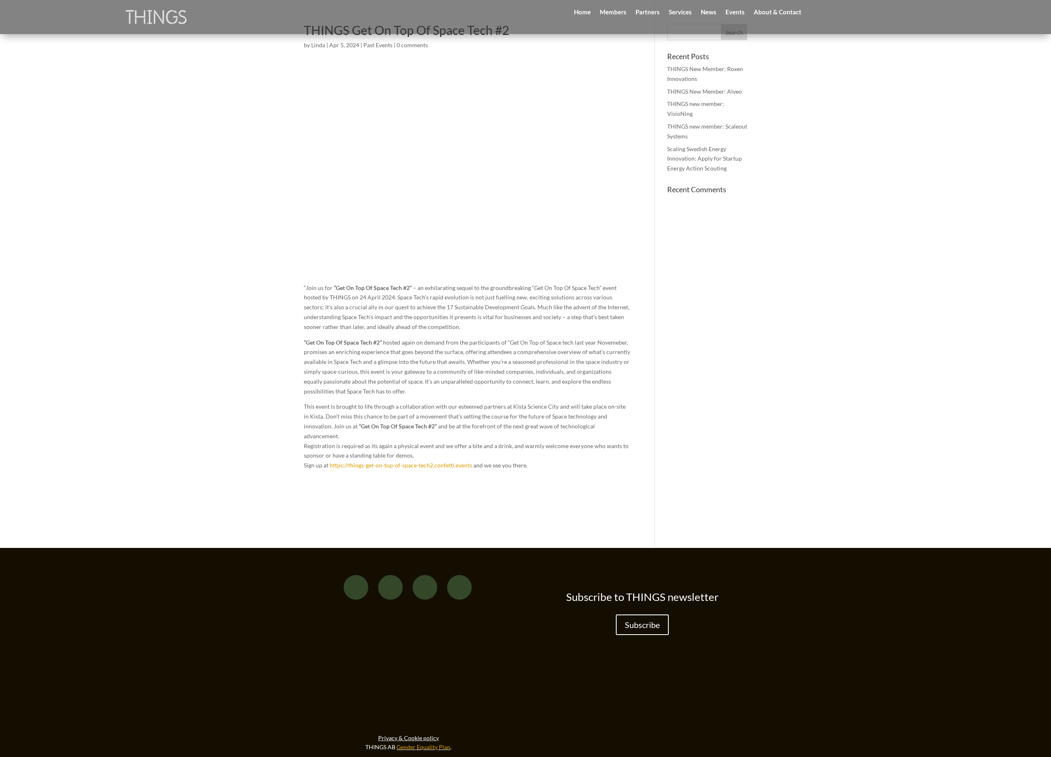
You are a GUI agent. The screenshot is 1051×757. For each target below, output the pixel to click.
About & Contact (777, 12)
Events (735, 12)
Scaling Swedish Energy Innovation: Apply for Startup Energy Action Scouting (704, 158)
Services (680, 12)
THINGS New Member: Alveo (704, 91)
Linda (318, 44)
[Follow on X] (390, 587)
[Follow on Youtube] (459, 587)
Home (582, 12)
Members (613, 12)
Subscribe (642, 625)
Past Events (377, 44)
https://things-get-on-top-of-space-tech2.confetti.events (401, 465)
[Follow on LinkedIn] (425, 587)
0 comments (412, 44)
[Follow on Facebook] (356, 587)
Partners (648, 12)
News (708, 12)
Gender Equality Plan (423, 746)
